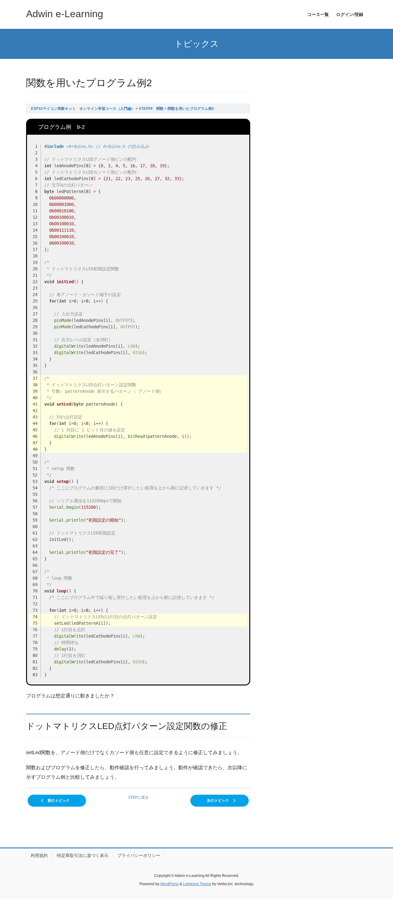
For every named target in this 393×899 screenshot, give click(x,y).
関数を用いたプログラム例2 (191, 108)
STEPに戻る (138, 797)
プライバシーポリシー (138, 855)
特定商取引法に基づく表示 (82, 855)
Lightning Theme (197, 884)
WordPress (169, 884)
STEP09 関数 (151, 108)
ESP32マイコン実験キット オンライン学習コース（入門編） (83, 108)
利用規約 (39, 855)
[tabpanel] (138, 450)
